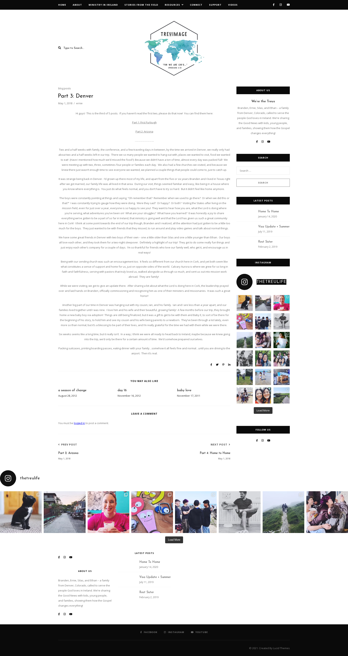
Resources (172, 4)
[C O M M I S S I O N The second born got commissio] (281, 377)
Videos (233, 4)
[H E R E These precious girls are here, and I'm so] (263, 377)
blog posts (64, 88)
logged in (79, 423)
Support (215, 4)
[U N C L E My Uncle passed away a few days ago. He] (263, 303)
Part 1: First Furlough (144, 122)
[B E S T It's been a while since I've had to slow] (245, 377)
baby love (184, 390)
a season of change (72, 390)
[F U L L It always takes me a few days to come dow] (245, 395)
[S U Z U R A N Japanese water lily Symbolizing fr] (245, 303)
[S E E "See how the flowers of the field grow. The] (281, 395)
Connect (196, 4)
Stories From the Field (141, 4)
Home (62, 4)
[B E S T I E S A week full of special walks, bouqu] (263, 358)
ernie (79, 103)
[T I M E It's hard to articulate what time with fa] (281, 358)
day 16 (122, 390)
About (77, 4)
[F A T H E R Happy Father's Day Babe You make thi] (281, 321)
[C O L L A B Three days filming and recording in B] (245, 321)
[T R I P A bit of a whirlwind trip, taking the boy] (281, 303)
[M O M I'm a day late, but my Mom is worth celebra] (263, 395)
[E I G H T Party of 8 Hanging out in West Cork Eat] (263, 340)
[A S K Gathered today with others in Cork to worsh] (245, 358)
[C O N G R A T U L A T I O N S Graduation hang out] (263, 321)
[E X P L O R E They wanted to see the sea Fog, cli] (245, 340)
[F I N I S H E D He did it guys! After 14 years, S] (281, 340)
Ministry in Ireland (103, 4)
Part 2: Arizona (144, 131)
